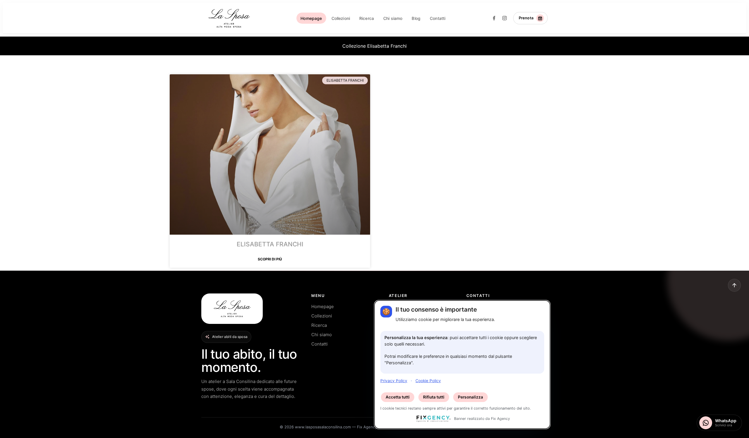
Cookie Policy (428, 380)
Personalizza (470, 397)
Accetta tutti (398, 397)
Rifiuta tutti (433, 397)
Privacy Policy (393, 380)
